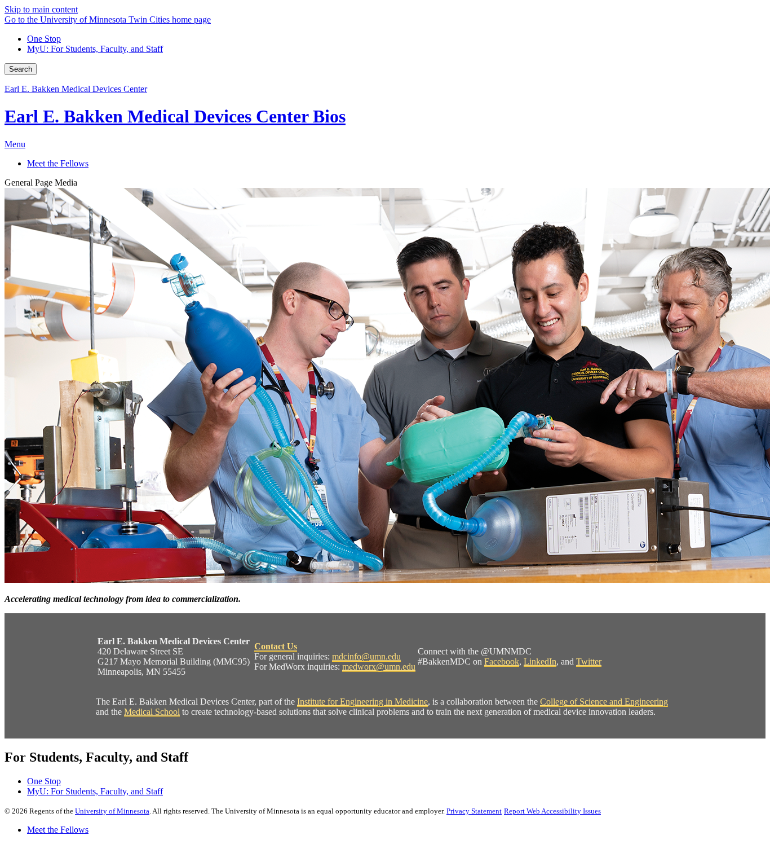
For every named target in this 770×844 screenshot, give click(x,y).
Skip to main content (41, 9)
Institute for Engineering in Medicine (362, 701)
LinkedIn (540, 661)
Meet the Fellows (57, 829)
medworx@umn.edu (378, 666)
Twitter (588, 661)
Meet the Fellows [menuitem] (57, 163)
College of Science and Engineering (604, 701)
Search (20, 69)
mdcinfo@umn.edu (366, 656)
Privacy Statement (474, 811)
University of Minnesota (112, 811)
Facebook (501, 661)
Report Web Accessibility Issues (552, 811)
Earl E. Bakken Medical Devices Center (76, 89)
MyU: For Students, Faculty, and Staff (95, 49)
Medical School (152, 711)
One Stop (44, 38)
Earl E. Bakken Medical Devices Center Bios (175, 116)
